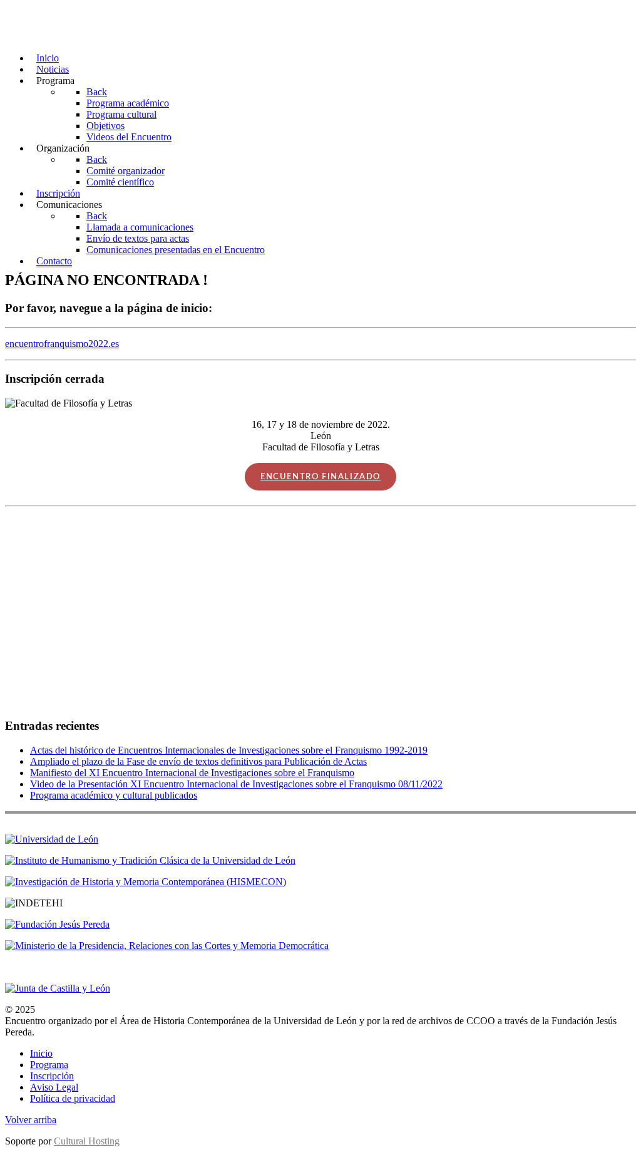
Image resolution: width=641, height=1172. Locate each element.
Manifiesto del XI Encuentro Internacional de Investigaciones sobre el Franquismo (192, 772)
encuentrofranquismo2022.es (62, 343)
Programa (49, 1064)
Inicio (41, 1053)
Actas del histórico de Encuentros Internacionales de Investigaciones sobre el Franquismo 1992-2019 (229, 750)
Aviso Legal (54, 1087)
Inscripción (52, 1076)
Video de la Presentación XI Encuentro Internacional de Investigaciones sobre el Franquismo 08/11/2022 (236, 784)
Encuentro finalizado (320, 476)
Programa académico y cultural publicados (113, 795)
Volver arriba (30, 1119)
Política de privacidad (72, 1098)
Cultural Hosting (87, 1141)
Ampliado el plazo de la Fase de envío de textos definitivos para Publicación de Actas (198, 761)
